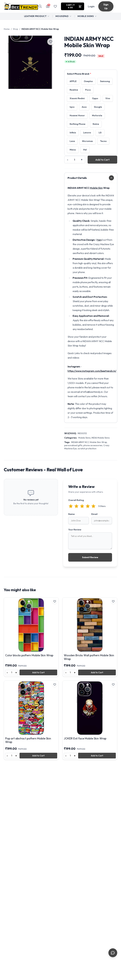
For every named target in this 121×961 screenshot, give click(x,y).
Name (71, 514)
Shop (15, 29)
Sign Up (105, 6)
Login (91, 6)
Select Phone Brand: (79, 73)
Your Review (74, 529)
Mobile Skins (86, 16)
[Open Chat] (112, 952)
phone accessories (92, 445)
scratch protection (87, 448)
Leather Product (35, 16)
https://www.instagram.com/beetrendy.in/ (92, 370)
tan (99, 239)
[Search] (40, 6)
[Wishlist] (55, 6)
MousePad (62, 16)
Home (7, 29)
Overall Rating (76, 500)
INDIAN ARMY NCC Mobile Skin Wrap (89, 442)
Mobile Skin (96, 187)
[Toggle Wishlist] (50, 41)
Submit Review (90, 557)
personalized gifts (73, 445)
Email (94, 514)
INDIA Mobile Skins (101, 437)
